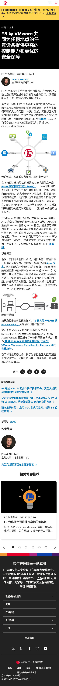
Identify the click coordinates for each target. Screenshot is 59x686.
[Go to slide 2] (20, 547)
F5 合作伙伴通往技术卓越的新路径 (25, 522)
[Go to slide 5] (39, 547)
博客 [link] (11, 27)
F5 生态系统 (11, 517)
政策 (19, 668)
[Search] (50, 2)
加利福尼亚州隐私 (43, 668)
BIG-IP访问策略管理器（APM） (18, 186)
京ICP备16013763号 (10, 675)
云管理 (42, 119)
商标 (10, 668)
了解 (39, 578)
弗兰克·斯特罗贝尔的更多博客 (17, 464)
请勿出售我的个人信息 (26, 672)
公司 (3, 27)
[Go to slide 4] (33, 547)
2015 (13, 422)
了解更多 (51, 13)
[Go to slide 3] (26, 547)
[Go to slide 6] (46, 547)
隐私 (28, 668)
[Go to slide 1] (13, 547)
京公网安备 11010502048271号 (16, 679)
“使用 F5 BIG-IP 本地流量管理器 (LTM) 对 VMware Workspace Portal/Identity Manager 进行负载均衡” (28, 345)
